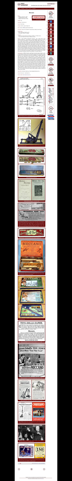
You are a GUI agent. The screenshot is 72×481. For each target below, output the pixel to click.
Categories (22, 8)
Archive (27, 8)
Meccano (36, 463)
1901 (24, 27)
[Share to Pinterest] (20, 463)
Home (19, 8)
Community (34, 8)
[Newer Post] (19, 469)
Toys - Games (39, 463)
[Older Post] (44, 469)
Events (30, 8)
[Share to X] (19, 463)
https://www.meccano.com (27, 74)
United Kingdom (43, 463)
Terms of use (42, 478)
